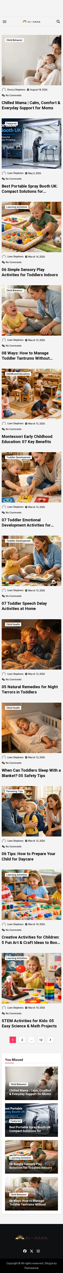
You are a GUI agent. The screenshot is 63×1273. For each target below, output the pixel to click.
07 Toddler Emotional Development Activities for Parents (26, 525)
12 (41, 1040)
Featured (11, 123)
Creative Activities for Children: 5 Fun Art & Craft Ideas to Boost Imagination (31, 942)
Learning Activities (16, 207)
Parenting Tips (14, 791)
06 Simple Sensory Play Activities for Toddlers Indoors (30, 1165)
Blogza (49, 1263)
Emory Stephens (16, 89)
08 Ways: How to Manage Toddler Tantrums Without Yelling (26, 358)
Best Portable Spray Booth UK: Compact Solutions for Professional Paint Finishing (29, 191)
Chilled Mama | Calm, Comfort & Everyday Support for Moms (30, 1092)
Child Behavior (14, 40)
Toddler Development (18, 457)
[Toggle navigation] (4, 22)
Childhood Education (18, 374)
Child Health (13, 624)
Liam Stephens (15, 173)
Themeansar (31, 1268)
